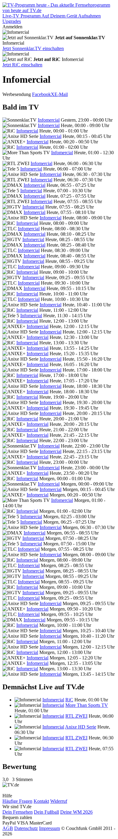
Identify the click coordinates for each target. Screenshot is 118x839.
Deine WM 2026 (76, 812)
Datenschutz (26, 828)
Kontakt (41, 801)
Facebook (41, 94)
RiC (69, 699)
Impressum (49, 828)
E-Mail (61, 94)
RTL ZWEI (76, 716)
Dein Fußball (46, 812)
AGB (7, 828)
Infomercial (49, 120)
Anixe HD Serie (80, 726)
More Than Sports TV (86, 705)
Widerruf (58, 801)
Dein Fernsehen (17, 812)
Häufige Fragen (17, 801)
